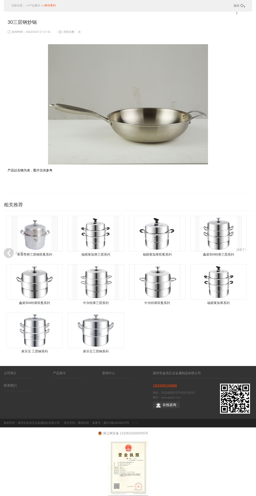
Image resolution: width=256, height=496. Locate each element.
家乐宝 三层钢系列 (34, 351)
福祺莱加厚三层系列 (95, 254)
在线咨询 (169, 405)
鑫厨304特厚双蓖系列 (34, 303)
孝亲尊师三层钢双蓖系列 (34, 254)
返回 (237, 5)
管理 (135, 422)
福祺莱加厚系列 (218, 303)
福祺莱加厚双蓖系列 (157, 254)
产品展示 (34, 5)
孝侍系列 (50, 5)
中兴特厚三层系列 (96, 303)
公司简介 (10, 373)
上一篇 (19, 252)
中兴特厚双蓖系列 (157, 303)
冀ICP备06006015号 (116, 422)
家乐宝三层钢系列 (96, 351)
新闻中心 (108, 373)
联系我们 (10, 385)
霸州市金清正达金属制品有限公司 (177, 373)
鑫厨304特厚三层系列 (218, 254)
